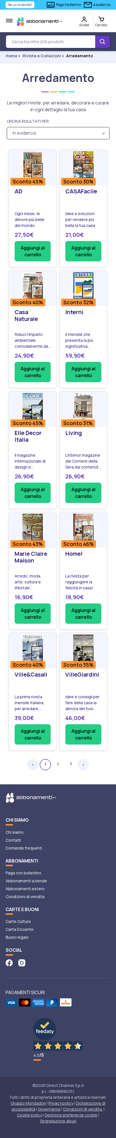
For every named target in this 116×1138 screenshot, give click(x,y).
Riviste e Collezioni (42, 56)
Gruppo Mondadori (28, 1103)
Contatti (13, 840)
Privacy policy (60, 1103)
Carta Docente (20, 929)
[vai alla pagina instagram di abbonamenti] (21, 962)
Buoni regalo (17, 937)
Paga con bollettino (23, 873)
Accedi (84, 25)
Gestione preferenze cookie (70, 1115)
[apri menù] (9, 21)
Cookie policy (29, 1115)
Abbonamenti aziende (26, 880)
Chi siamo (15, 832)
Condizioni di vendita (25, 896)
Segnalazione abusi (58, 1121)
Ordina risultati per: (28, 121)
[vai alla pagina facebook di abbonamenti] (9, 962)
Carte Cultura (18, 921)
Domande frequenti (24, 848)
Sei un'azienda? (20, 4)
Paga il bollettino (68, 4)
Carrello (101, 25)
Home (11, 56)
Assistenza (101, 4)
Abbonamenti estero (25, 888)
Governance (49, 1109)
